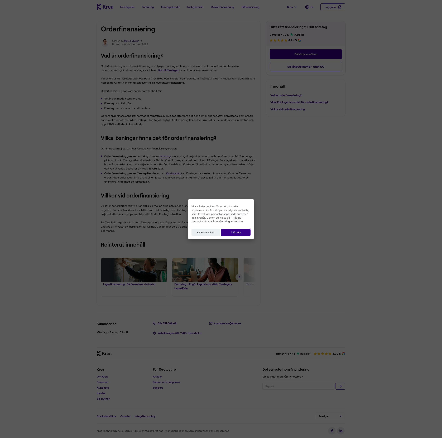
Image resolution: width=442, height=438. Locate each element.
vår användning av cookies (227, 221)
